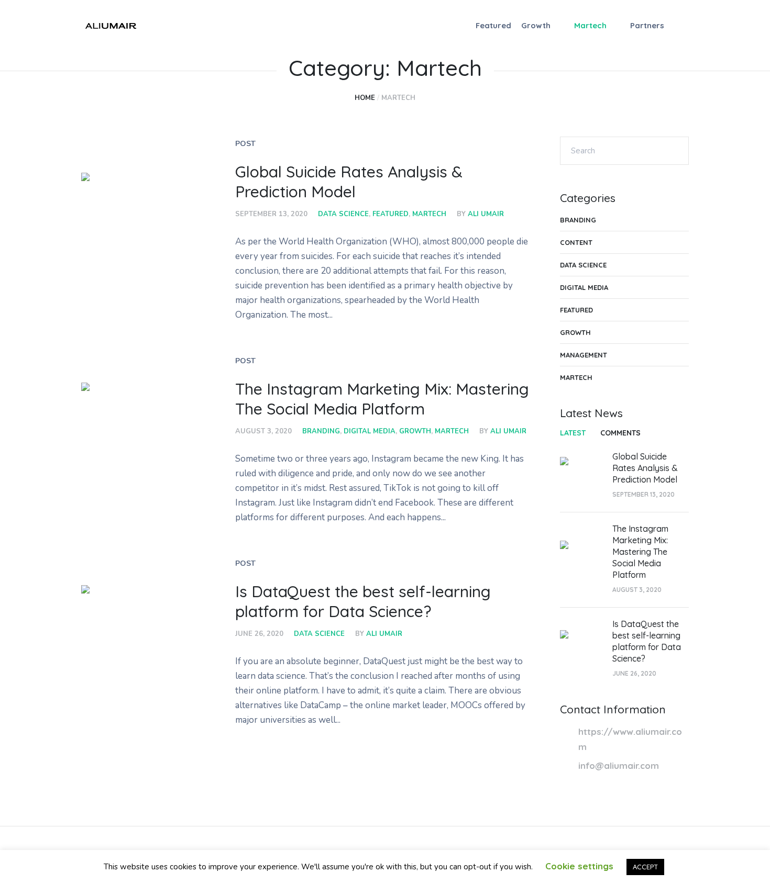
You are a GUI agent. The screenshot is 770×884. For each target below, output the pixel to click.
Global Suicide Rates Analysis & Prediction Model (349, 182)
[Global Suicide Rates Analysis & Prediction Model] (137, 229)
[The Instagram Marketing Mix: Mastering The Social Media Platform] (137, 439)
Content (576, 242)
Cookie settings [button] (579, 865)
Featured (390, 214)
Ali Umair (486, 214)
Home (365, 98)
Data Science (343, 214)
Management (583, 355)
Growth (415, 431)
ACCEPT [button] (645, 867)
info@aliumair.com (618, 765)
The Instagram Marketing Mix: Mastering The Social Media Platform (382, 399)
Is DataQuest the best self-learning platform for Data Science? (363, 601)
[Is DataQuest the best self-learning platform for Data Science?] (137, 641)
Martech (429, 214)
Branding (321, 431)
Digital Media (369, 431)
